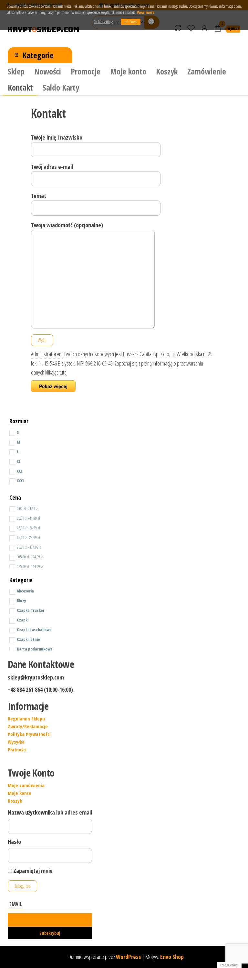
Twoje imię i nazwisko (56, 137)
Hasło (14, 842)
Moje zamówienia (26, 785)
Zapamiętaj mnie (32, 871)
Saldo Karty (61, 87)
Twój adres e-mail (52, 167)
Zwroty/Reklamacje (28, 726)
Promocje (85, 71)
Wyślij (42, 340)
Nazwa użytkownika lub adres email (50, 812)
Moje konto (128, 71)
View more (145, 12)
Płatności (17, 749)
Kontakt (20, 87)
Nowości (47, 71)
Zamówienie (206, 71)
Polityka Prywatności (29, 734)
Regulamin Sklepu (26, 718)
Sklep (16, 71)
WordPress (128, 957)
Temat (38, 196)
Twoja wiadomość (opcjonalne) (67, 225)
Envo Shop (172, 957)
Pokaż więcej (53, 386)
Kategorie (38, 55)
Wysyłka (16, 741)
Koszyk (167, 71)
